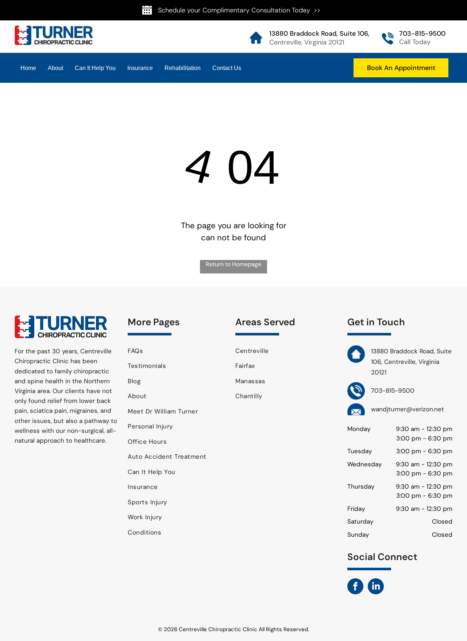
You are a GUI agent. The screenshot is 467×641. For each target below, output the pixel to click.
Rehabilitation (183, 68)
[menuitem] (179, 351)
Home (28, 68)
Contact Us (226, 68)
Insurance (140, 68)
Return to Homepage (233, 264)
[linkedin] (376, 587)
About (55, 68)
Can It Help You (95, 68)
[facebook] (355, 587)
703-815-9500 (422, 33)
